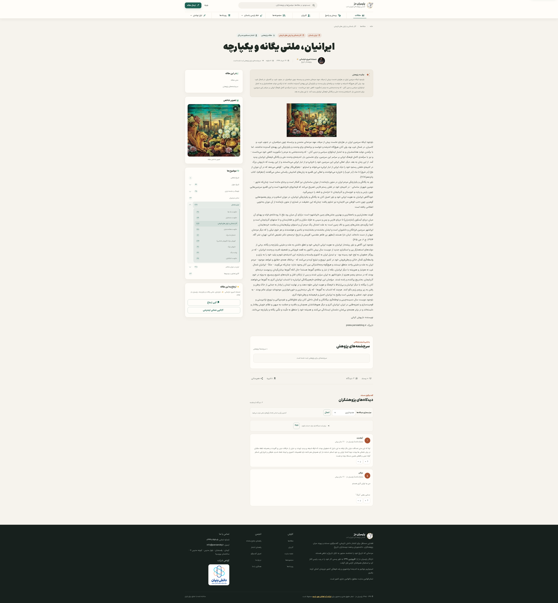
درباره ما (258, 560)
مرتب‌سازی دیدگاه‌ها (364, 412)
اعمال (327, 412)
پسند (365, 378)
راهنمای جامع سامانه (253, 541)
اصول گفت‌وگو (256, 553)
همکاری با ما (256, 566)
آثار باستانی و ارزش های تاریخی (345, 26)
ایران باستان (312, 35)
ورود (206, 5)
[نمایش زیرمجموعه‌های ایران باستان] (190, 205)
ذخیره (270, 378)
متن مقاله (234, 80)
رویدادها (290, 566)
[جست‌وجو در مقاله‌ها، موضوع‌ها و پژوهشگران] (314, 5)
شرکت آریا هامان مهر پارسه (321, 596)
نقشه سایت (289, 553)
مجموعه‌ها (289, 560)
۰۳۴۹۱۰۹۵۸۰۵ (212, 539)
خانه (371, 26)
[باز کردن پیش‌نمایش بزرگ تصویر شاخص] (214, 130)
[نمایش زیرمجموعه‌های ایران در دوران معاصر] (190, 267)
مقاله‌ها (362, 26)
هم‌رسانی (255, 378)
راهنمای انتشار (256, 547)
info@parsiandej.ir (215, 545)
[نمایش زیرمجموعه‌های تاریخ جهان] (190, 184)
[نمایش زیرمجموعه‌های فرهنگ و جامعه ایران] (190, 191)
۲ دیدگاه (350, 378)
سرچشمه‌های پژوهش (230, 86)
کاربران (290, 547)
